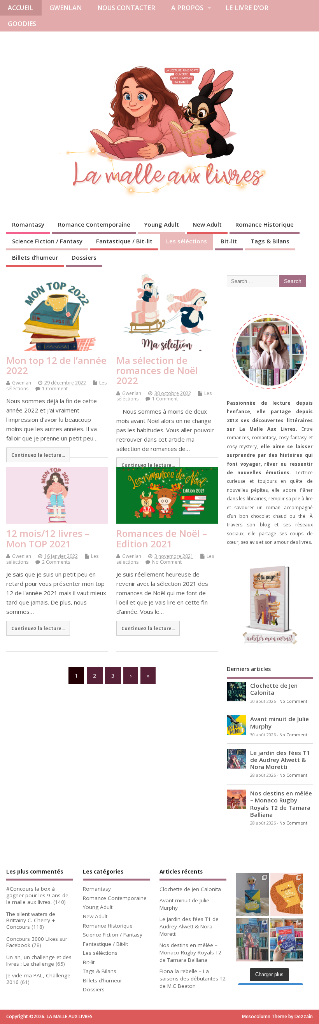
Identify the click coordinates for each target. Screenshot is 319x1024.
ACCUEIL (20, 7)
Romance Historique (264, 224)
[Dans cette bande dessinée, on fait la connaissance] (252, 939)
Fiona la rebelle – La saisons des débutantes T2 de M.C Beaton (193, 978)
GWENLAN (65, 7)
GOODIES (22, 23)
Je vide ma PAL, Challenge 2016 (38, 979)
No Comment (167, 562)
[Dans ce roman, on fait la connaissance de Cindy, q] (252, 895)
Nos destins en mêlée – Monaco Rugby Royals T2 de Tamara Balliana (281, 803)
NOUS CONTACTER (126, 7)
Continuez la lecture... (38, 455)
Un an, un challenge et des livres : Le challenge (39, 960)
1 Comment (55, 388)
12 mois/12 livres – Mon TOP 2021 (47, 538)
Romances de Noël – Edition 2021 (161, 538)
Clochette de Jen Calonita (274, 689)
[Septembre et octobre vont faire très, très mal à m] (286, 895)
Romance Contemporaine (94, 224)
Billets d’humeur (35, 257)
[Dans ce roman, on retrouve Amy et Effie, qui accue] (286, 939)
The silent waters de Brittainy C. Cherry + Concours (30, 920)
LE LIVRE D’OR (246, 7)
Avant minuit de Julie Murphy (279, 722)
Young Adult (161, 224)
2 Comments (56, 562)
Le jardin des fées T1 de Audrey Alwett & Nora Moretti (280, 760)
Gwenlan (21, 382)
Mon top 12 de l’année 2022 (56, 365)
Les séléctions (186, 241)
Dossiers (84, 257)
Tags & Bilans (270, 241)
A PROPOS (187, 7)
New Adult (207, 224)
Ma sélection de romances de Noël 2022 (157, 370)
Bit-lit (229, 241)
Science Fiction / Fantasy (47, 241)
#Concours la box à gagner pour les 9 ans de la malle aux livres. (37, 895)
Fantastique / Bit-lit (124, 241)
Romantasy (28, 224)
